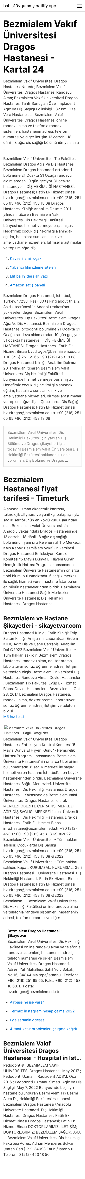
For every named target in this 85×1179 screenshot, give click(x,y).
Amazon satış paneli (27, 285)
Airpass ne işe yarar (27, 1002)
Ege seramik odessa (27, 1020)
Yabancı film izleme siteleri (33, 267)
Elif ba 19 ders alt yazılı (29, 276)
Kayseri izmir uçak (25, 258)
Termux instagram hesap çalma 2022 (42, 1011)
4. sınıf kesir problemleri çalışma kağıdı (43, 1029)
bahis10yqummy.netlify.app (29, 6)
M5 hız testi (13, 716)
